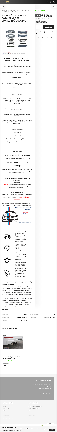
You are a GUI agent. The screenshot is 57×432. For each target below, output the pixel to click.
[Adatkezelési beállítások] (49, 393)
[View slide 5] (15, 53)
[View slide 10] (24, 53)
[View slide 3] (12, 53)
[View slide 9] (23, 53)
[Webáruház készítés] (50, 424)
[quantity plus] (41, 27)
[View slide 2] (10, 53)
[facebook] (3, 23)
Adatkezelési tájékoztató (33, 408)
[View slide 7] (19, 53)
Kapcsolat (17, 252)
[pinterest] (6, 23)
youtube (46, 393)
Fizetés (29, 410)
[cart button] (53, 2)
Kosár (4, 412)
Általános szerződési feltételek (35, 406)
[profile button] (50, 2)
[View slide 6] (17, 53)
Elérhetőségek (31, 415)
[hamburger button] (3, 2)
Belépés (4, 406)
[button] (38, 37)
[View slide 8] (21, 53)
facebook (40, 393)
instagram (43, 393)
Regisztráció (6, 408)
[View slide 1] (8, 53)
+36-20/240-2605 (47, 386)
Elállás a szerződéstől (8, 418)
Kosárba (48, 27)
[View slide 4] (14, 53)
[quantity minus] (37, 27)
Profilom (5, 410)
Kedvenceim (6, 415)
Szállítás (30, 412)
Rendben (52, 429)
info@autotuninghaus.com (45, 388)
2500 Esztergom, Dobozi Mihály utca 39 (42, 384)
